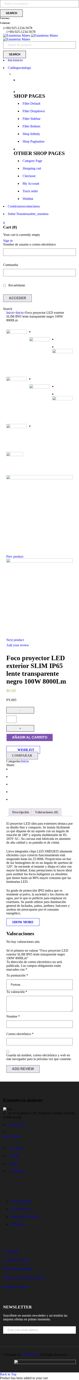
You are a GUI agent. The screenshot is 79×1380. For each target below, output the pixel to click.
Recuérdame (16, 285)
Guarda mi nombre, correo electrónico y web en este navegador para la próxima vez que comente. (39, 1057)
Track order (30, 191)
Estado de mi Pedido (24, 1216)
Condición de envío (16, 1260)
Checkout (29, 176)
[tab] (21, 812)
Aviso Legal (11, 1251)
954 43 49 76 (16, 1125)
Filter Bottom (31, 126)
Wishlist (28, 198)
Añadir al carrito (29, 737)
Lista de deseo (20, 1209)
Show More (23, 922)
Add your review (17, 645)
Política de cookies (15, 1286)
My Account (31, 183)
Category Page (32, 161)
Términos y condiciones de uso (23, 1278)
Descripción (20, 812)
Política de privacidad (17, 1269)
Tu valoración (16, 992)
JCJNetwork (30, 1354)
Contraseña (10, 265)
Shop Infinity (31, 134)
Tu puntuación (17, 975)
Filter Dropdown (34, 111)
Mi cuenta (17, 1224)
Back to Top (8, 1374)
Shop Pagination (33, 141)
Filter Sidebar (31, 118)
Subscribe (73, 1337)
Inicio (10, 312)
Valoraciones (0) (46, 812)
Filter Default (31, 103)
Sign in (8, 240)
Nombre (13, 1016)
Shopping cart (32, 168)
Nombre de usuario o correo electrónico (29, 244)
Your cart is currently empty (21, 234)
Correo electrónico (19, 1034)
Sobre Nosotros (21, 1201)
